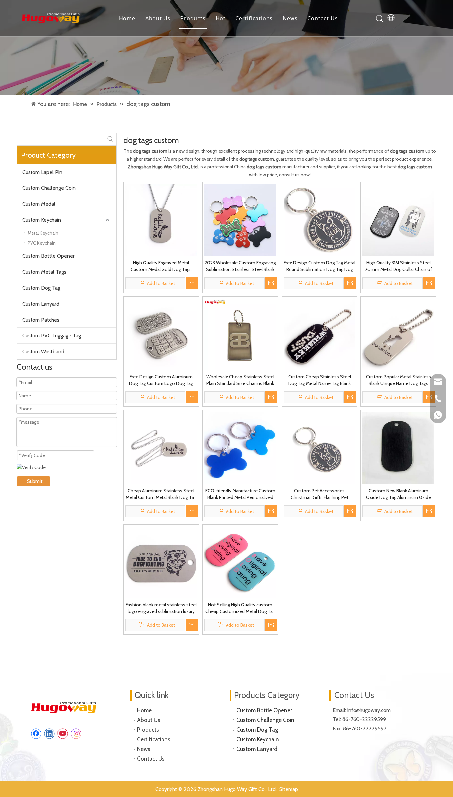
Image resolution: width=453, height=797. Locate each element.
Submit (35, 481)
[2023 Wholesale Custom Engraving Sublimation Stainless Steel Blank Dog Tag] (240, 220)
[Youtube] (62, 733)
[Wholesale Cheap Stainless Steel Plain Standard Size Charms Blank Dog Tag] (240, 333)
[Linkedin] (49, 733)
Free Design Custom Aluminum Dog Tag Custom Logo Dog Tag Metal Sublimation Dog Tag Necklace (161, 380)
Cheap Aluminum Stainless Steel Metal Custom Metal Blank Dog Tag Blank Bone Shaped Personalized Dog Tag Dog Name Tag (161, 494)
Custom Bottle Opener (48, 256)
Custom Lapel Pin (42, 172)
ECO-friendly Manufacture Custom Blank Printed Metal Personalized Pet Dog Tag (240, 494)
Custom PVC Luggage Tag (51, 335)
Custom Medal (38, 204)
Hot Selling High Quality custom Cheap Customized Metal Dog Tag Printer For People (240, 608)
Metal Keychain (43, 233)
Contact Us (322, 18)
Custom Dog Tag (41, 288)
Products (192, 18)
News (290, 18)
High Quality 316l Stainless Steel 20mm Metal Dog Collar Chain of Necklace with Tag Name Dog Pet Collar (398, 266)
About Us (157, 18)
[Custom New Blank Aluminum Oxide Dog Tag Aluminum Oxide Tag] (398, 448)
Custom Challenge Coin (49, 188)
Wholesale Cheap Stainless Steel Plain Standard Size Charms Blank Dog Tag (240, 380)
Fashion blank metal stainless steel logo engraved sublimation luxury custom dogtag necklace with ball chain (161, 608)
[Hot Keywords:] (110, 139)
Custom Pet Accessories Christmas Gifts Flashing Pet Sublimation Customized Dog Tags (319, 494)
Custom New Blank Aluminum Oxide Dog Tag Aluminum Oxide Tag (398, 494)
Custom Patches (40, 320)
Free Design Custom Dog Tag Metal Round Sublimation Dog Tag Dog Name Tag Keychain (319, 266)
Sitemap (288, 789)
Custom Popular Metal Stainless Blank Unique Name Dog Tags (398, 380)
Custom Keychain (41, 220)
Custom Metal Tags (44, 272)
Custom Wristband (43, 351)
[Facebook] (36, 733)
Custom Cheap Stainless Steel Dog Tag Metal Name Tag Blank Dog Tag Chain (319, 380)
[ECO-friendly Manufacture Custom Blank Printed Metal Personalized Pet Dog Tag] (240, 448)
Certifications (254, 18)
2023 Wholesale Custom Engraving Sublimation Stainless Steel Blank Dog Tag (240, 266)
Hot (221, 18)
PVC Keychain (42, 243)
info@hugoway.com (369, 710)
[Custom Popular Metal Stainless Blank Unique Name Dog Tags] (398, 333)
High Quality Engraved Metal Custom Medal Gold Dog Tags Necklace (161, 266)
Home (127, 18)
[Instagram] (76, 733)
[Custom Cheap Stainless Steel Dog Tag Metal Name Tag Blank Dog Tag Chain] (320, 333)
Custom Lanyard (40, 304)
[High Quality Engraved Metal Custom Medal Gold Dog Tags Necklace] (161, 220)
